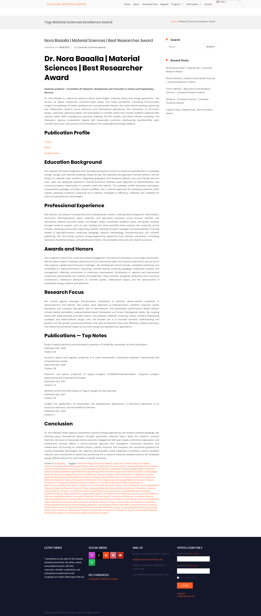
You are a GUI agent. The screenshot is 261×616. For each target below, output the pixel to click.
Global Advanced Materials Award (99, 488)
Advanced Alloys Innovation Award (94, 463)
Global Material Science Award (106, 490)
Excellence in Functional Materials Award (108, 482)
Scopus (48, 141)
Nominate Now (149, 4)
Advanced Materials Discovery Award (107, 466)
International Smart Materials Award (103, 499)
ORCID (47, 147)
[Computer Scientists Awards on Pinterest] (113, 555)
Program (176, 4)
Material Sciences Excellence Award (70, 501)
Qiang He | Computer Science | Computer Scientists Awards (187, 101)
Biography (60, 463)
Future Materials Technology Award (141, 485)
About (136, 4)
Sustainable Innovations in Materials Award (112, 510)
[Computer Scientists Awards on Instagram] (92, 555)
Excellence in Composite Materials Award (65, 482)
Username (188, 553)
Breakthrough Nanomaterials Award (124, 471)
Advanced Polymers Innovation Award (109, 468)
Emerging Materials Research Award (134, 479)
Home (127, 4)
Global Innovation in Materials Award (71, 490)
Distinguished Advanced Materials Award (83, 474)
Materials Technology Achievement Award (109, 504)
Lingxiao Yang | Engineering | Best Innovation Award (189, 111)
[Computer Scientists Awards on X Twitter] (99, 555)
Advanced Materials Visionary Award (70, 468)
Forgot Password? (186, 596)
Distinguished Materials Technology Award (93, 479)
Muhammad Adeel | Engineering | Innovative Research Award (189, 69)
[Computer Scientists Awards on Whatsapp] (92, 562)
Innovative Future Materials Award (120, 493)
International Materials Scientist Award (64, 499)
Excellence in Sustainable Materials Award (100, 485)
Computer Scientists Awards (66, 4)
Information (192, 4)
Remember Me (187, 577)
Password (187, 565)
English (222, 2)
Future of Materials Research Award (62, 488)
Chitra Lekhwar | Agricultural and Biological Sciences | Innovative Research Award (188, 90)
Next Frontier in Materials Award (68, 507)
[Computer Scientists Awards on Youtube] (120, 555)
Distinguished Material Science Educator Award (115, 477)
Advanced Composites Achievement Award (66, 466)
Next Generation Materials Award (103, 507)
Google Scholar (52, 153)
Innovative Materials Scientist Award (91, 496)
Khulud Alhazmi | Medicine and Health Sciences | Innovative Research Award (190, 80)
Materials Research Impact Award (106, 501)
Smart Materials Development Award (70, 510)
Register (164, 4)
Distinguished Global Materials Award (71, 477)
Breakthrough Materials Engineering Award (83, 471)
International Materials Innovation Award (132, 496)
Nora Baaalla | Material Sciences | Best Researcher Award (98, 40)
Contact (208, 4)
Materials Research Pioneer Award (69, 504)
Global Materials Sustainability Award (83, 493)
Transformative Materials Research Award (87, 512)
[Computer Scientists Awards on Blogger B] (106, 555)
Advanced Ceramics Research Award (131, 463)
